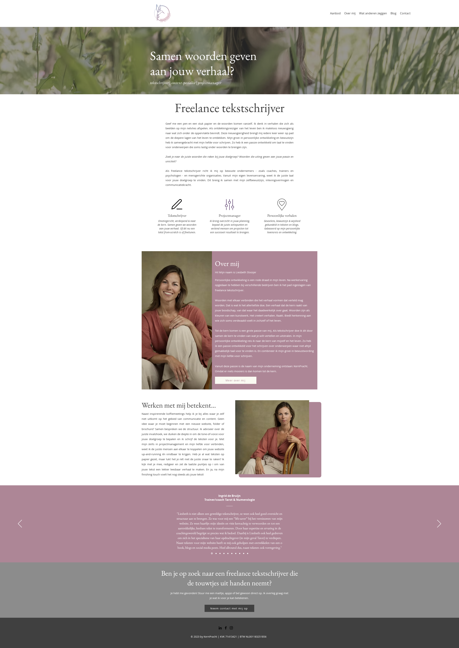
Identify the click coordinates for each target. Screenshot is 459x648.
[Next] (439, 524)
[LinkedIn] (220, 628)
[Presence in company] (216, 553)
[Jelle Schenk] (223, 553)
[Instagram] (231, 628)
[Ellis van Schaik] (243, 553)
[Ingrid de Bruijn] (211, 553)
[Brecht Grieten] (220, 553)
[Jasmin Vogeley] (227, 553)
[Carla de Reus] (239, 553)
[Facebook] (226, 628)
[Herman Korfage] (247, 553)
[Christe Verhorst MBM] (231, 553)
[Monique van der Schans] (235, 553)
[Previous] (20, 524)
